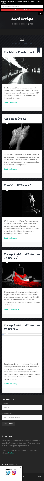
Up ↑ (40, 477)
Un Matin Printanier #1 (20, 52)
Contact (11, 453)
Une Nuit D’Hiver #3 (17, 185)
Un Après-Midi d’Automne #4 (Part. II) (22, 327)
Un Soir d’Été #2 (15, 118)
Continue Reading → (11, 102)
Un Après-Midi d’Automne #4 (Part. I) (22, 256)
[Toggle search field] (40, 32)
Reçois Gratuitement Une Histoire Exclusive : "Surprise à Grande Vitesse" (21, 2)
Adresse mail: (7, 413)
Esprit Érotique (22, 18)
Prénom (5, 404)
